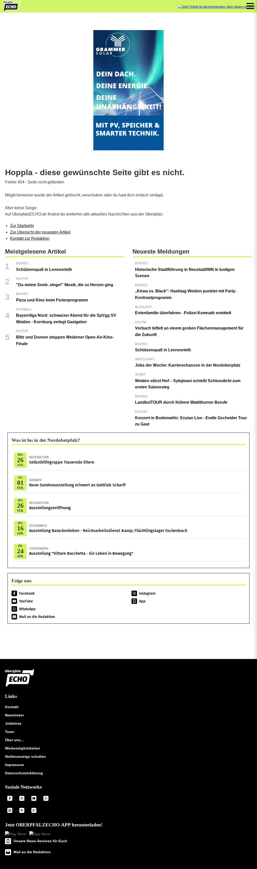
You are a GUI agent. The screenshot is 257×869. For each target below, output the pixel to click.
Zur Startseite (22, 226)
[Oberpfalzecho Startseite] (12, 10)
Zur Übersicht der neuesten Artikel (40, 232)
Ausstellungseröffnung (50, 505)
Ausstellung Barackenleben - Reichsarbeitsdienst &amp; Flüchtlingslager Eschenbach (108, 528)
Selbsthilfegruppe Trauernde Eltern (61, 460)
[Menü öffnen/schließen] (250, 6)
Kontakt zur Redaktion (29, 238)
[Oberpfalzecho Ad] (216, 7)
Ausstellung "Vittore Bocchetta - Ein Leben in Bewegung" (81, 551)
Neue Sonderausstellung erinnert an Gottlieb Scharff (77, 482)
